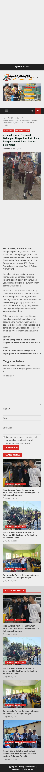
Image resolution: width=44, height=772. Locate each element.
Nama (6, 408)
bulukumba (19, 130)
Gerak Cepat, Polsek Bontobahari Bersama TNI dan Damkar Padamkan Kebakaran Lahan (22, 515)
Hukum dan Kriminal (22, 742)
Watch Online (38, 111)
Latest (27, 130)
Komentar (8, 375)
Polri (23, 484)
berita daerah (8, 130)
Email (6, 418)
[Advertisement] (22, 22)
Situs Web (7, 427)
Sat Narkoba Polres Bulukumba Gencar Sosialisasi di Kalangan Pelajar (22, 558)
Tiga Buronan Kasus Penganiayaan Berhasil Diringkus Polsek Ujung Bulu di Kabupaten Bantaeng (22, 473)
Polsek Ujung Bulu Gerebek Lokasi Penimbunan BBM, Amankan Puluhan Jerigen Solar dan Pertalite (22, 734)
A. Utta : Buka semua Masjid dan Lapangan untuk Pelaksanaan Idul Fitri (22, 350)
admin (7, 149)
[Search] (32, 110)
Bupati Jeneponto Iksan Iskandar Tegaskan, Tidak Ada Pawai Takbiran (21, 339)
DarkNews (15, 769)
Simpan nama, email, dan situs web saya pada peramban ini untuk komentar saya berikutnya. (22, 440)
